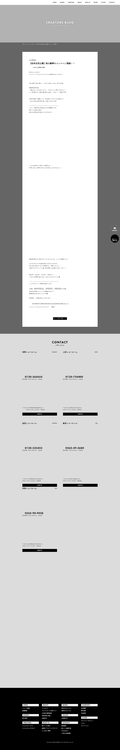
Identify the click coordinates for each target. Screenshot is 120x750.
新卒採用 (83, 710)
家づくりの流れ (46, 725)
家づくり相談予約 (66, 728)
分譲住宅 (44, 718)
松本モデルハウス (66, 708)
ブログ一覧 (60, 318)
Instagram (65, 730)
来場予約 (39, 414)
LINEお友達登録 (66, 733)
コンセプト (45, 708)
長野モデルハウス (66, 710)
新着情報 (24, 710)
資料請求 (64, 725)
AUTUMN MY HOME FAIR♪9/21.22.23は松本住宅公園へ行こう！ (50, 303)
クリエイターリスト (27, 725)
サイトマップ (84, 725)
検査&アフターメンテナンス (50, 728)
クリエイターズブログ (28, 728)
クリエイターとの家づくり (49, 710)
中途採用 (83, 713)
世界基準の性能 (46, 715)
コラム (83, 723)
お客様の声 (65, 718)
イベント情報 (26, 708)
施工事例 (24, 718)
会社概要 (83, 708)
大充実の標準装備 (47, 713)
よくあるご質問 (46, 730)
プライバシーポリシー (87, 720)
